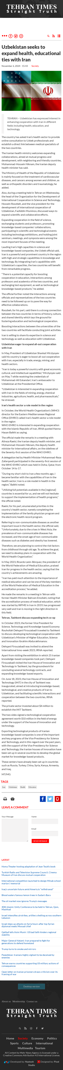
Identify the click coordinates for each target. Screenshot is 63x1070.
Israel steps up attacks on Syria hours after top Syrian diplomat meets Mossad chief (28, 925)
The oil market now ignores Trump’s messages (24, 901)
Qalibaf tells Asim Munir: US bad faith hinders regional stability (29, 933)
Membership (18, 1001)
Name (34, 816)
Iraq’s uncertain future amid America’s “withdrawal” (27, 889)
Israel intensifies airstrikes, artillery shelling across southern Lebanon (31, 916)
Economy (37, 1038)
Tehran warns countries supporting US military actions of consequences (30, 964)
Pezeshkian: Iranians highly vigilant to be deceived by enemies (28, 956)
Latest (5, 859)
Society (35, 66)
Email (34, 829)
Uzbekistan (13, 787)
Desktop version (31, 986)
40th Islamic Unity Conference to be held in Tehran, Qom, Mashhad (30, 908)
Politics (52, 1038)
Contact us (32, 1001)
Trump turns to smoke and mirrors (19, 949)
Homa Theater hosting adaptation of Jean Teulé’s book (28, 866)
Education (32, 787)
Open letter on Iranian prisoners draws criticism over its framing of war (30, 973)
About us (6, 1001)
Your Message (7, 816)
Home (10, 1038)
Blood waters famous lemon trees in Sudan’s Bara (26, 895)
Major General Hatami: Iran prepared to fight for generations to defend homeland (26, 941)
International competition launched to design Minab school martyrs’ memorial (31, 882)
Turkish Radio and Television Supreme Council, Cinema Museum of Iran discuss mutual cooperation (29, 873)
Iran (3, 787)
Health (22, 787)
